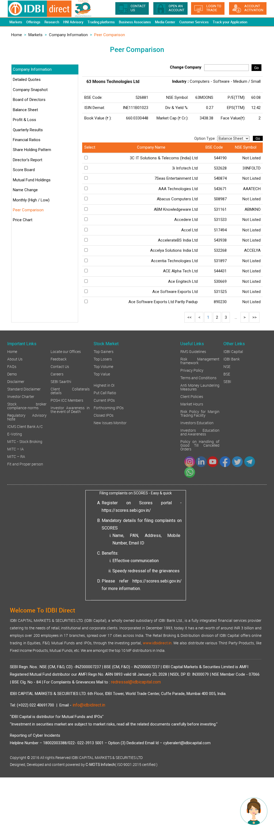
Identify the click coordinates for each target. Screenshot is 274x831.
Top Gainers (103, 351)
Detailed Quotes (27, 79)
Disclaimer (15, 381)
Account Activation (253, 8)
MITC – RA (16, 456)
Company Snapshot (30, 89)
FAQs (11, 366)
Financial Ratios (26, 139)
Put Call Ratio (105, 392)
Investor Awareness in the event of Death (70, 409)
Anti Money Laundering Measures (200, 387)
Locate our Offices (66, 351)
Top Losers (103, 358)
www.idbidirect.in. (157, 643)
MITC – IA (15, 448)
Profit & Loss (24, 119)
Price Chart (22, 219)
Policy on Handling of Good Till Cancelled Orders (200, 445)
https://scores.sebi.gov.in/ (126, 510)
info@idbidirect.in (89, 705)
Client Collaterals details (70, 390)
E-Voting (14, 433)
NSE (226, 366)
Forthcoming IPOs (109, 407)
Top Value (102, 373)
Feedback (59, 358)
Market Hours (191, 403)
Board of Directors (29, 99)
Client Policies (191, 396)
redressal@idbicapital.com (136, 682)
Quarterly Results (28, 129)
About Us (14, 358)
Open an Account (176, 8)
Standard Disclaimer (24, 388)
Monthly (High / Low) (31, 200)
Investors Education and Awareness (200, 432)
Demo (12, 373)
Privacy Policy (191, 370)
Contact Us (60, 366)
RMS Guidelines (193, 351)
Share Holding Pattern (32, 149)
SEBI (227, 381)
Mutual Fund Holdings (32, 180)
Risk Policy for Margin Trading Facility (200, 413)
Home (16, 34)
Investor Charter (20, 396)
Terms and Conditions (198, 377)
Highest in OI (104, 385)
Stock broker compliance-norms (27, 405)
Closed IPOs (103, 415)
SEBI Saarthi (61, 381)
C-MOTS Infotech (100, 764)
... (236, 317)
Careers (57, 373)
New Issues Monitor (110, 422)
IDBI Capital (233, 351)
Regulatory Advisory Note (27, 417)
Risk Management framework (200, 360)
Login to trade (213, 8)
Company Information (68, 34)
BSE (226, 373)
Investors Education (197, 422)
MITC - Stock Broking (24, 441)
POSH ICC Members (67, 400)
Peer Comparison (28, 210)
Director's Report (27, 159)
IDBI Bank (231, 358)
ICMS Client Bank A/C (25, 426)
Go (256, 67)
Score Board (24, 169)
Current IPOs (104, 400)
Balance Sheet (25, 109)
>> (254, 317)
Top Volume (103, 366)
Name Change (25, 189)
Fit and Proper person (25, 463)
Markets (35, 34)
